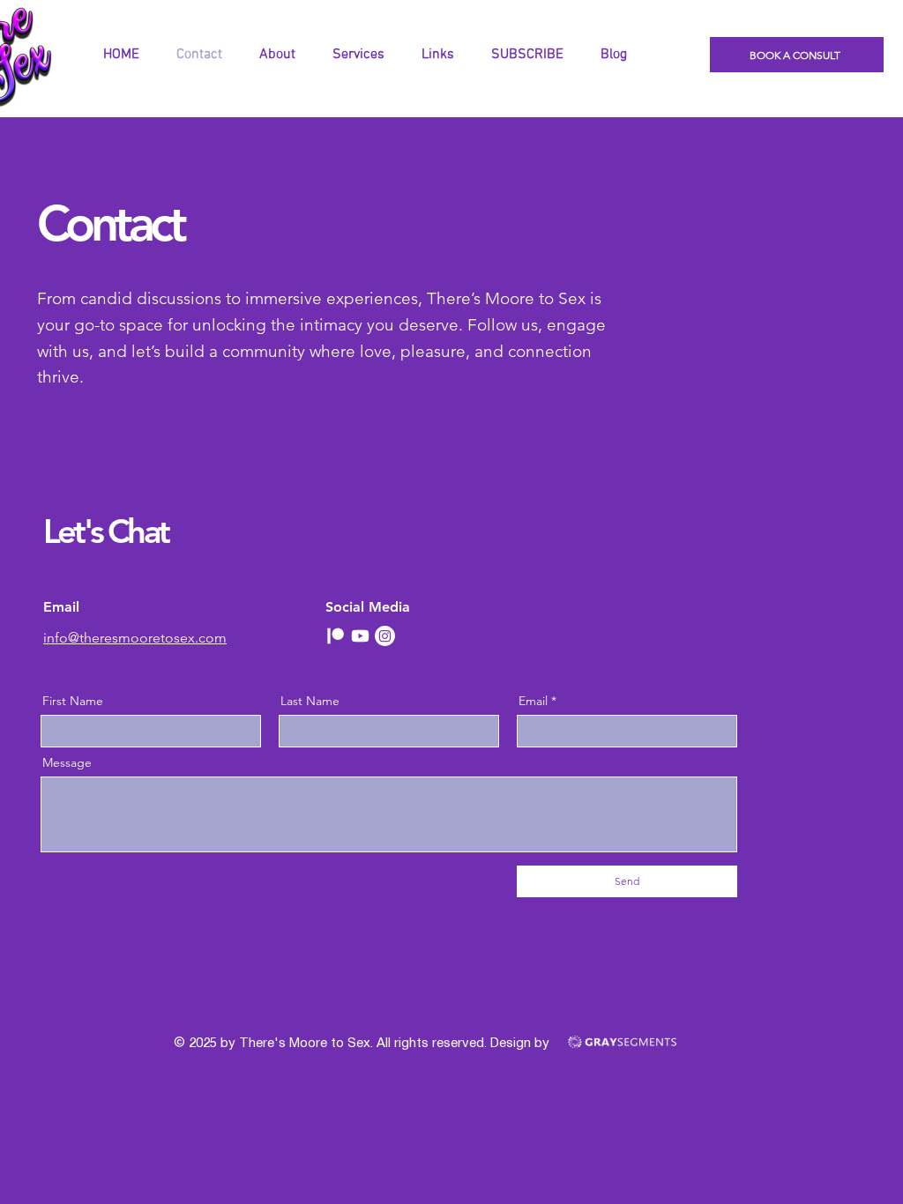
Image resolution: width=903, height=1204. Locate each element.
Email (533, 701)
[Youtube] (360, 636)
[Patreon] (335, 636)
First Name (72, 701)
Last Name (310, 701)
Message (67, 762)
